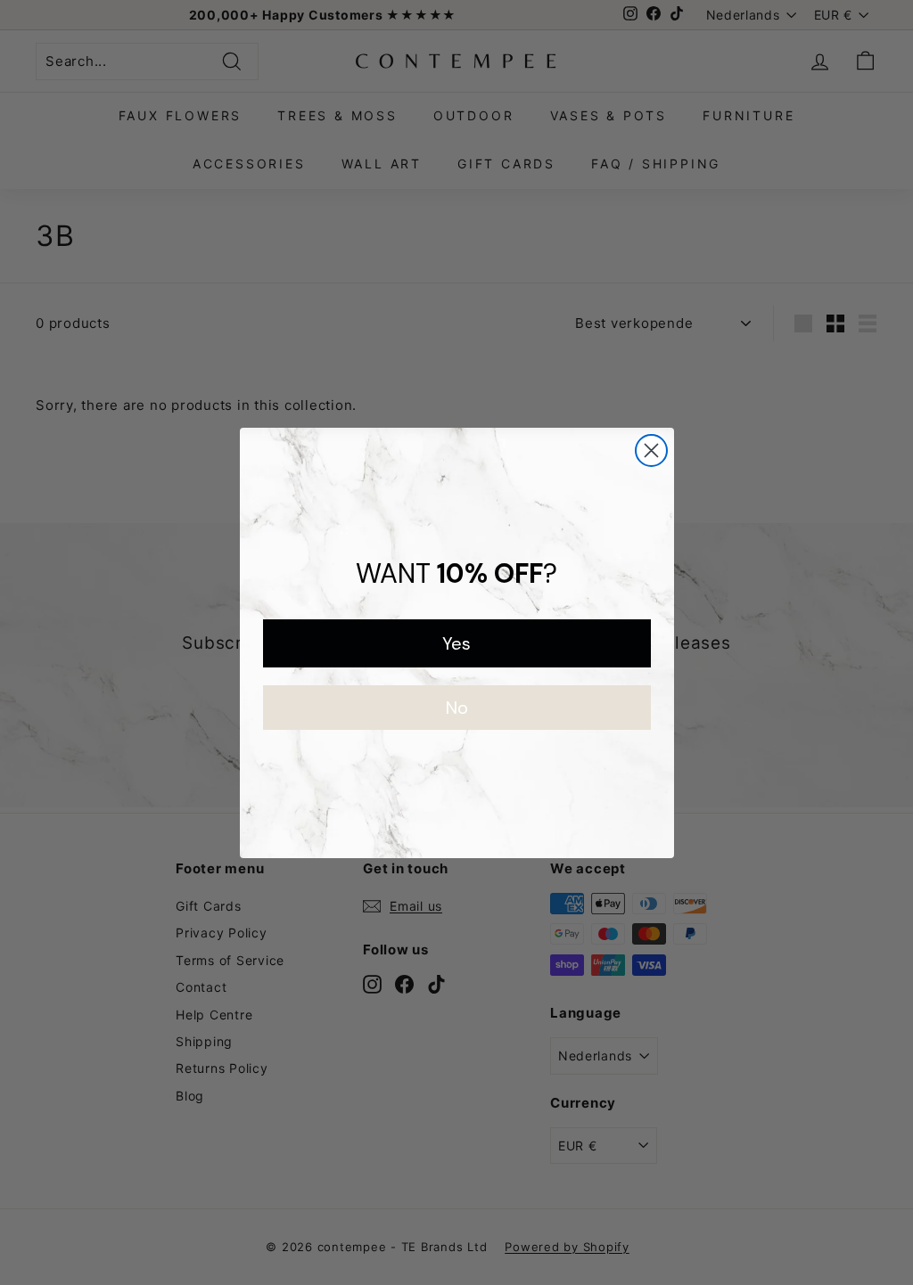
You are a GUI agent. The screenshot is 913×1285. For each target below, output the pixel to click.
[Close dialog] (651, 450)
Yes (456, 643)
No (457, 707)
